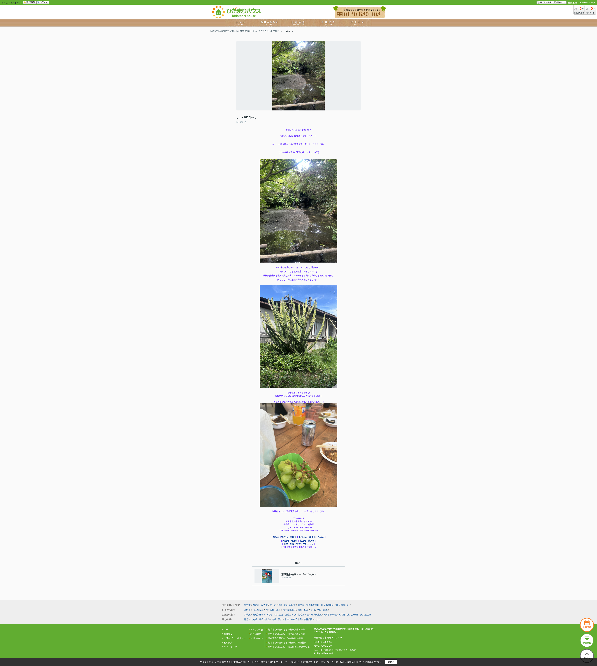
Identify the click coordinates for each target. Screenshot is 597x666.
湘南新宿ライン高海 (262, 614)
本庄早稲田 (296, 619)
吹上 (317, 619)
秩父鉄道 (278, 614)
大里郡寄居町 (312, 605)
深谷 (261, 619)
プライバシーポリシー (235, 638)
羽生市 (301, 605)
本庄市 (293, 537)
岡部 (280, 619)
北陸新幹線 (303, 614)
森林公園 (308, 619)
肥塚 (325, 610)
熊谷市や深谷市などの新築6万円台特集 (287, 642)
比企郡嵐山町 (342, 605)
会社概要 (228, 634)
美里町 (285, 540)
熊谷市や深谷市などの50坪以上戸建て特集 (289, 647)
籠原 (246, 619)
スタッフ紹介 (256, 629)
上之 (278, 610)
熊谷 (267, 619)
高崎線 (247, 614)
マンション (308, 544)
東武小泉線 (352, 614)
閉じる (391, 662)
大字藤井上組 (289, 610)
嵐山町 (303, 540)
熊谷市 (276, 537)
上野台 (247, 610)
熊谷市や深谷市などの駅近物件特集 (285, 638)
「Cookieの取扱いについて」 (350, 662)
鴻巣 (274, 619)
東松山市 (302, 537)
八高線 (342, 614)
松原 (306, 610)
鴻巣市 (312, 537)
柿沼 (312, 610)
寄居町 (294, 540)
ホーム (227, 629)
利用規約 (228, 642)
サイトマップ (230, 647)
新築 (292, 544)
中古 (298, 544)
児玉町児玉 (258, 610)
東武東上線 (316, 614)
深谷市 (284, 537)
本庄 (287, 619)
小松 (319, 610)
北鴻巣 (253, 619)
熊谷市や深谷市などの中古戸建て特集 (286, 634)
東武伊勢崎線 (330, 614)
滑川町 (311, 540)
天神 (300, 610)
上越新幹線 (290, 614)
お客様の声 (255, 634)
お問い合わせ (256, 638)
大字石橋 (270, 610)
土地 (286, 544)
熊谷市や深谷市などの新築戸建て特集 (286, 629)
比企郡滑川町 (327, 605)
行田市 (321, 537)
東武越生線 (365, 614)
